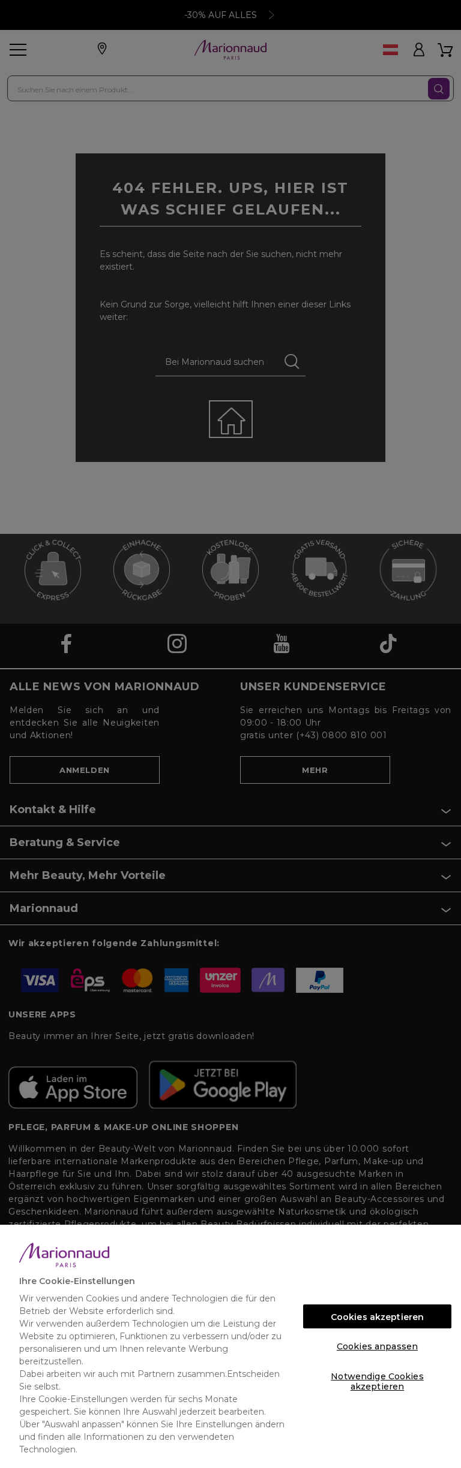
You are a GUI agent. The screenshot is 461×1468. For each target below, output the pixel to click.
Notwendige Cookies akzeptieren (377, 1379)
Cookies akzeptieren (377, 1317)
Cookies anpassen (377, 1346)
